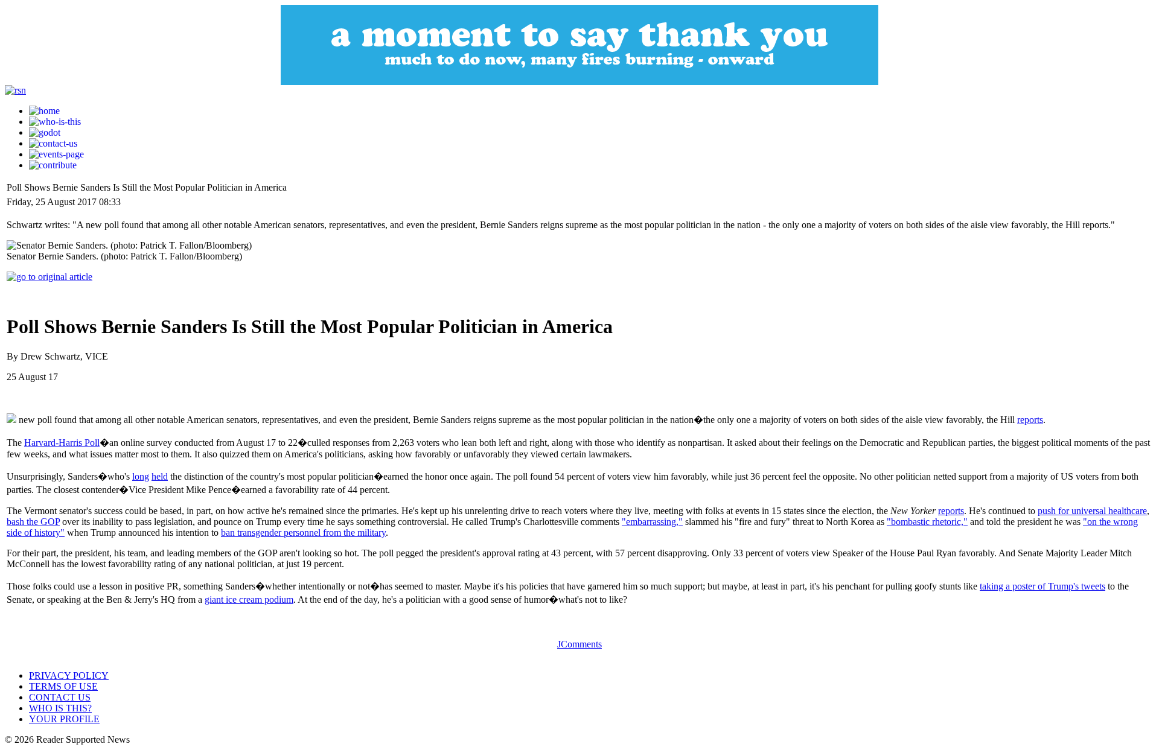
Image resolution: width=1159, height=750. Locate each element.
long (140, 476)
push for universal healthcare (1092, 511)
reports (1030, 420)
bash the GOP (33, 521)
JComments (579, 644)
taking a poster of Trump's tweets (1042, 586)
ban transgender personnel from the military (303, 532)
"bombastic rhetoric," (927, 521)
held (160, 476)
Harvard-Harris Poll (62, 442)
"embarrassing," (652, 521)
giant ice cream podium (249, 599)
